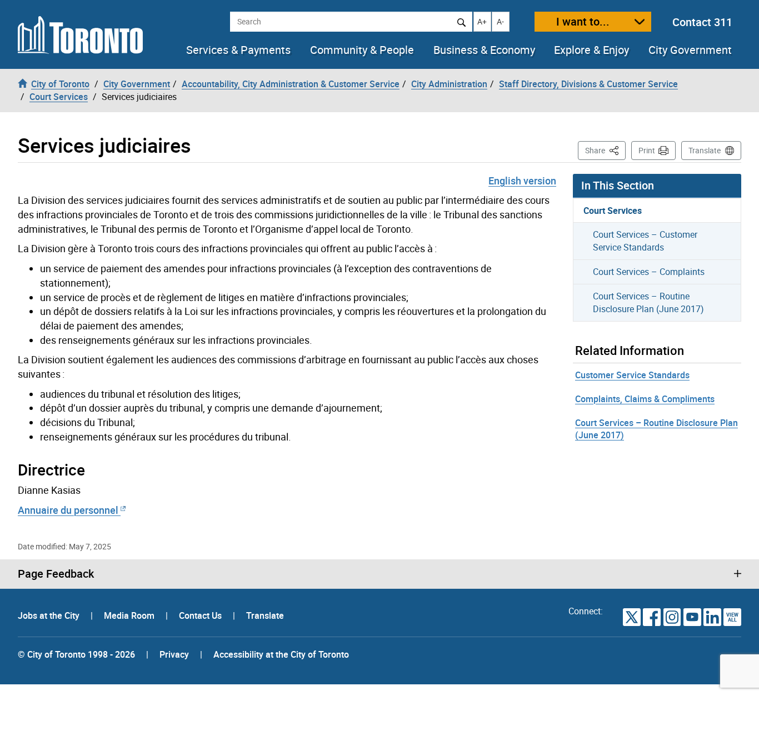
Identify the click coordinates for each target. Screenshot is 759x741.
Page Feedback (56, 573)
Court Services (612, 210)
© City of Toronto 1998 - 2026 (76, 654)
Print (646, 150)
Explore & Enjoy (591, 50)
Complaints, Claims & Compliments (645, 399)
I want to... (583, 21)
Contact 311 (702, 21)
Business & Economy (484, 50)
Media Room (130, 615)
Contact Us (201, 615)
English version (522, 180)
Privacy (174, 654)
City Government (690, 50)
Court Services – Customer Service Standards (645, 240)
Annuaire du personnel (69, 510)
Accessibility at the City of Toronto (281, 654)
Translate (704, 150)
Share (605, 150)
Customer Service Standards (632, 375)
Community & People (362, 50)
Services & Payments (238, 50)
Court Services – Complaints (649, 272)
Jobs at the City (50, 615)
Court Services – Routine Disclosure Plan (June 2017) (648, 302)
